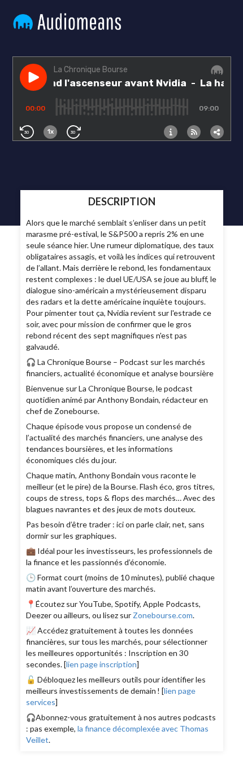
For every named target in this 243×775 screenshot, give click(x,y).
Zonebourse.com (163, 615)
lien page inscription (101, 664)
